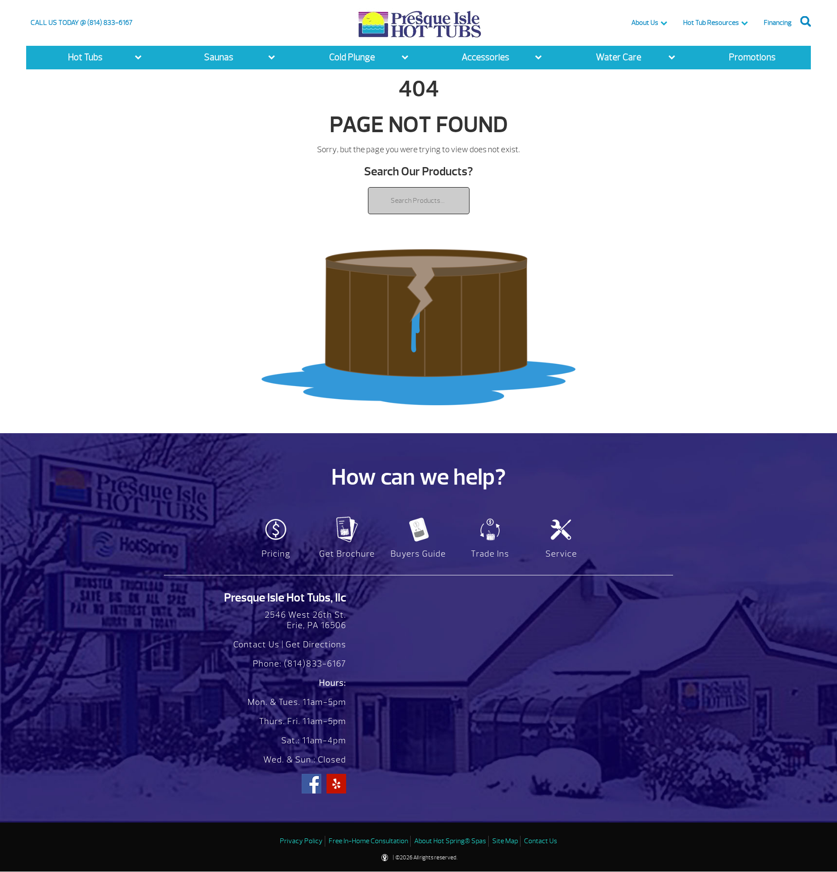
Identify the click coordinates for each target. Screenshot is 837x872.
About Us (644, 22)
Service (561, 553)
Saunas (218, 57)
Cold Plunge (352, 57)
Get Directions (316, 644)
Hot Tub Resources (711, 22)
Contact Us (256, 644)
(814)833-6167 (314, 663)
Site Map (505, 841)
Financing (778, 22)
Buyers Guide (418, 553)
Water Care (618, 57)
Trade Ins (490, 553)
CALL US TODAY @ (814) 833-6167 (82, 22)
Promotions (752, 57)
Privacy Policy (301, 841)
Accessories (485, 57)
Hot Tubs (85, 57)
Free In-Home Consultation (368, 841)
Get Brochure (347, 553)
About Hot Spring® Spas (450, 841)
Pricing (276, 553)
